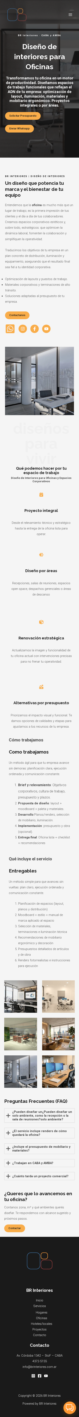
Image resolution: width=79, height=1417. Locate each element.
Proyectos (39, 1329)
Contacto (39, 1335)
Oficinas (41, 1318)
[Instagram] (33, 1376)
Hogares (41, 1312)
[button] (69, 1408)
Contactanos (17, 315)
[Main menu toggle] (70, 14)
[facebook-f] (34, 329)
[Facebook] (40, 1376)
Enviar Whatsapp (19, 128)
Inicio (39, 1300)
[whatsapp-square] (10, 329)
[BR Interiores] (16, 15)
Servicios (39, 1306)
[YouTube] (46, 1376)
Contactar (14, 1228)
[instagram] (23, 329)
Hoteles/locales (41, 1324)
